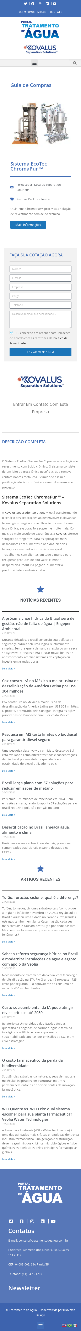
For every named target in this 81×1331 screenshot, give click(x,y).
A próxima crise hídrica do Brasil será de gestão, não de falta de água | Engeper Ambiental (38, 623)
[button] (3, 50)
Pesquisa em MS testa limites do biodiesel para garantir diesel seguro (39, 737)
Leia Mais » (8, 668)
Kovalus (61, 534)
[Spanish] (75, 1325)
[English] (64, 1325)
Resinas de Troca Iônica (33, 199)
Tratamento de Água (23, 1310)
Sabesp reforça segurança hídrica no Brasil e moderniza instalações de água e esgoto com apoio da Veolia (40, 959)
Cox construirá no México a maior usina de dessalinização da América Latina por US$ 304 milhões (40, 686)
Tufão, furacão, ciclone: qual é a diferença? (40, 897)
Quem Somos (27, 12)
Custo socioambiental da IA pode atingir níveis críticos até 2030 (37, 1010)
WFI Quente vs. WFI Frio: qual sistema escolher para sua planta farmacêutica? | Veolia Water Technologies (38, 1114)
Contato (56, 12)
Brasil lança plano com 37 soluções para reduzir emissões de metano (37, 785)
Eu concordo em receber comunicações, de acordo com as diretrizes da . (40, 338)
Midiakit (42, 12)
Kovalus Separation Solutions (25, 513)
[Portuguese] (69, 1325)
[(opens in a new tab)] (40, 49)
